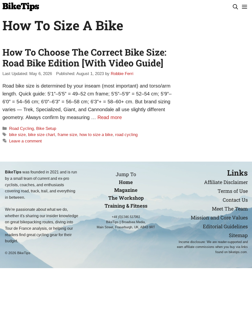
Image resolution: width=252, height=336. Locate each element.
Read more (109, 117)
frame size (67, 134)
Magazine (126, 190)
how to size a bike (96, 134)
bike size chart (41, 134)
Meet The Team (230, 208)
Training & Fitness (126, 205)
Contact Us (235, 200)
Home (126, 182)
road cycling (126, 134)
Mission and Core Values (219, 217)
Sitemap (238, 235)
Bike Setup (46, 128)
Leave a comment (25, 141)
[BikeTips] (20, 7)
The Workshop (126, 198)
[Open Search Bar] (235, 7)
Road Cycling (21, 128)
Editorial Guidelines (225, 226)
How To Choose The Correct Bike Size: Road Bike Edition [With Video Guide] (84, 57)
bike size (17, 134)
